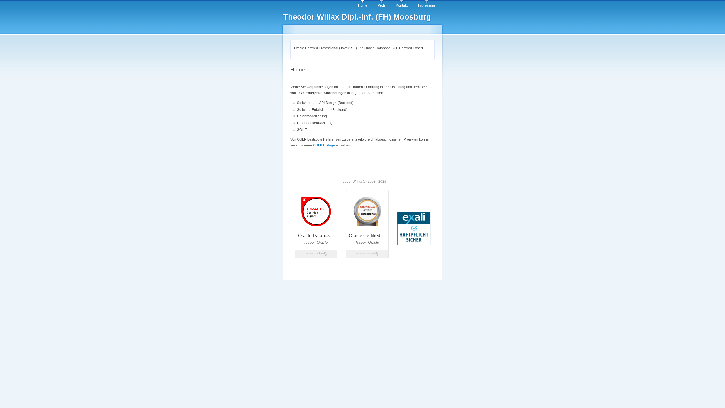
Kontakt (402, 5)
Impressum (426, 5)
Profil (382, 5)
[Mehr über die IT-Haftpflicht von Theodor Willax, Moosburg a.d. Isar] (414, 244)
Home (362, 5)
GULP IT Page (324, 145)
